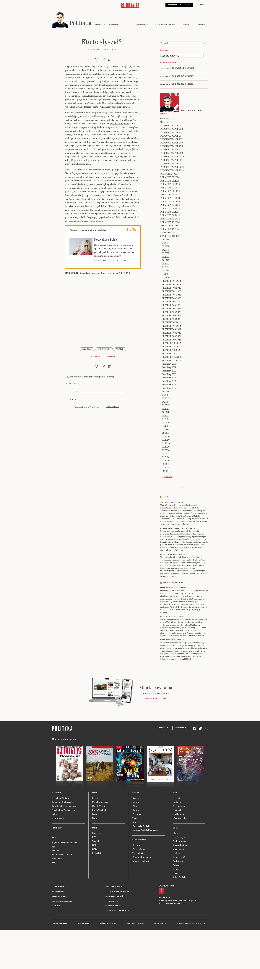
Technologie (138, 853)
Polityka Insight (84, 923)
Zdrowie (136, 845)
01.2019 (165, 239)
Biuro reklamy (58, 891)
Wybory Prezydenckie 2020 (65, 842)
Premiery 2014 (169, 377)
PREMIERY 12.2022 (171, 356)
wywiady (201, 25)
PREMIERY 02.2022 (171, 287)
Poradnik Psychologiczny (64, 806)
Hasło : (76, 391)
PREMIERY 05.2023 (171, 312)
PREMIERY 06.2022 (171, 315)
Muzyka (136, 801)
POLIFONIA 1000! (169, 173)
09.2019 (165, 267)
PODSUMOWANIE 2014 (172, 135)
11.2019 (165, 273)
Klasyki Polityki (180, 845)
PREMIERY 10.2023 (171, 346)
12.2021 (165, 429)
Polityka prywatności (114, 896)
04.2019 (165, 249)
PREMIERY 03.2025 (170, 194)
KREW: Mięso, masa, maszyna (172, 640)
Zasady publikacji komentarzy (118, 891)
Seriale (135, 809)
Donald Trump (99, 806)
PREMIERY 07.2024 (170, 211)
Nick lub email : (72, 383)
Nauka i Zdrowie (139, 840)
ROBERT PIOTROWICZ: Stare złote (173, 554)
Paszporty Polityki (141, 825)
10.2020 (165, 464)
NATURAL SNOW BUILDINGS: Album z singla (177, 528)
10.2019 (165, 270)
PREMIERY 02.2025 (170, 187)
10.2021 (165, 422)
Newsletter (164, 728)
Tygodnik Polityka (60, 798)
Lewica (55, 850)
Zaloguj (201, 5)
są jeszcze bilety (80, 103)
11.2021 (165, 425)
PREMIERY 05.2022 (171, 308)
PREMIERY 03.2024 (170, 191)
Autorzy (176, 864)
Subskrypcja (180, 728)
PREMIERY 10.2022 (171, 343)
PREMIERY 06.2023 (171, 318)
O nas (175, 872)
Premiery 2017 (169, 388)
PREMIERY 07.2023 (171, 325)
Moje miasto (178, 849)
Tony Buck (120, 349)
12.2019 (165, 277)
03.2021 (165, 398)
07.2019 (165, 260)
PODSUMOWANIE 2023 (172, 166)
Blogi (175, 793)
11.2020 (165, 467)
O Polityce (56, 906)
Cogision (133, 923)
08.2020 (166, 457)
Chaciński (177, 809)
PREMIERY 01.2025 (169, 180)
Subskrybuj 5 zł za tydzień (154, 698)
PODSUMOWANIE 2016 (171, 142)
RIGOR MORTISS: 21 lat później (172, 617)
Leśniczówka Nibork (108, 923)
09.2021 (165, 419)
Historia (177, 833)
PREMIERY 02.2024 (170, 184)
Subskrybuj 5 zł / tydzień (179, 5)
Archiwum (178, 861)
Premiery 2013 (169, 374)
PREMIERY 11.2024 (169, 225)
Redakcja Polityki (59, 887)
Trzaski (166, 497)
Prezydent (57, 858)
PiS (53, 846)
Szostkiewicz (179, 806)
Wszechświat (138, 849)
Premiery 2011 (169, 367)
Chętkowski (178, 813)
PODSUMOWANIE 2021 (171, 160)
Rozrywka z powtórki (183, 67)
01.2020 (165, 432)
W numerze (56, 793)
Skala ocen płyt (168, 232)
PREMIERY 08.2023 (171, 332)
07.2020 (165, 453)
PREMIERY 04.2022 (171, 301)
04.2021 (165, 401)
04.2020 (166, 443)
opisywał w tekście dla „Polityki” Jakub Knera (92, 84)
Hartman (177, 801)
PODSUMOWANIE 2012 (171, 128)
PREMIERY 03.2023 (171, 298)
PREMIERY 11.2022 (171, 349)
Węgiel (95, 841)
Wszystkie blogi (180, 817)
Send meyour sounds (184, 488)
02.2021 (165, 394)
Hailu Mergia (87, 349)
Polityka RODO (111, 901)
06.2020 (166, 450)
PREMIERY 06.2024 (170, 208)
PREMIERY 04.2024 (170, 197)
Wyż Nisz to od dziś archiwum (173, 588)
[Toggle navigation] (56, 5)
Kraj (54, 837)
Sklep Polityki (179, 876)
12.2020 (165, 470)
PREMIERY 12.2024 (169, 229)
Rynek (94, 828)
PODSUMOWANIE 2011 (171, 125)
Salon (54, 813)
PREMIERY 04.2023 (171, 305)
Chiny (95, 817)
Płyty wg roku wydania (165, 25)
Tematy (176, 869)
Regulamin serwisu (113, 887)
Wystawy (136, 813)
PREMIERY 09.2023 (171, 339)
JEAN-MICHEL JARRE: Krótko (171, 502)
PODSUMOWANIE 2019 (171, 153)
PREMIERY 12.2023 (171, 360)
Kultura (135, 793)
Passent (176, 798)
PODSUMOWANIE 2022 (172, 163)
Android (166, 897)
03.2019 (165, 246)
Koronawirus (58, 828)
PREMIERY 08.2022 (171, 329)
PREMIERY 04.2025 (170, 201)
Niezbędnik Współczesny (64, 809)
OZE (94, 845)
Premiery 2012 (169, 370)
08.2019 (165, 263)
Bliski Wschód (99, 809)
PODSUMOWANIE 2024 (172, 170)
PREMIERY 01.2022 (171, 280)
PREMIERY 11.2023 (171, 353)
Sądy (54, 862)
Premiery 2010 (169, 363)
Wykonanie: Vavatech (160, 923)
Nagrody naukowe (140, 861)
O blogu (164, 121)
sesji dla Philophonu (119, 123)
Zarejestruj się (112, 407)
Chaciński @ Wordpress (173, 582)
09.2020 (166, 460)
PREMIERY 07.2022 (171, 322)
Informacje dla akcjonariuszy (118, 911)
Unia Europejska (100, 801)
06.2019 (165, 256)
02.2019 (165, 242)
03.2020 (166, 439)
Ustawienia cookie (113, 906)
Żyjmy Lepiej (58, 817)
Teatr (134, 817)
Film (134, 806)
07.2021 (165, 412)
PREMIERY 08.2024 (170, 215)
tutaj (136, 130)
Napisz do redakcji (60, 896)
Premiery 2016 (169, 384)
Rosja (94, 813)
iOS (160, 897)
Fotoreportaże (179, 857)
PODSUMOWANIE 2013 (171, 132)
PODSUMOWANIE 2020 (172, 156)
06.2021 (165, 408)
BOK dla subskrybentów (62, 901)
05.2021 (165, 405)
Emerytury (97, 833)
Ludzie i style (179, 837)
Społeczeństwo (180, 841)
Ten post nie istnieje (181, 75)
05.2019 (165, 253)
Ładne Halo (140, 923)
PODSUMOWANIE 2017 (171, 146)
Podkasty (177, 853)
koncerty (187, 25)
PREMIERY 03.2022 (171, 294)
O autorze (165, 118)
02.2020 (166, 436)
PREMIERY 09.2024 (170, 218)
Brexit (95, 798)
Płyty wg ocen (142, 25)
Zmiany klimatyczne (142, 857)
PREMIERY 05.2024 (170, 204)
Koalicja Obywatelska (62, 854)
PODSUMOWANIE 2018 (171, 149)
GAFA (95, 849)
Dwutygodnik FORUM (59, 923)
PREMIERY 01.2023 (171, 284)
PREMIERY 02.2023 (171, 291)
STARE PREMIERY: (169, 236)
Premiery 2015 (169, 381)
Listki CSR (97, 853)
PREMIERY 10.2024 (170, 222)
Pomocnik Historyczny (63, 801)
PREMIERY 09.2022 (171, 336)
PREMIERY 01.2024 (170, 177)
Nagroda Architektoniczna (145, 829)
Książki (135, 798)
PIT (94, 837)
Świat (94, 793)
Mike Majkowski (104, 349)
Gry (134, 821)
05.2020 (166, 446)
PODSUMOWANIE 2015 (171, 139)
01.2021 (165, 391)
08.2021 (165, 415)
